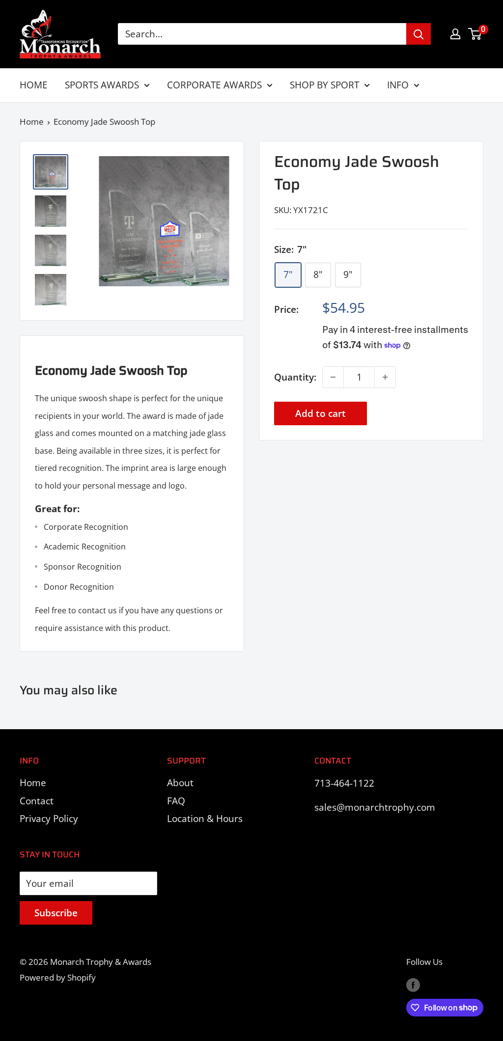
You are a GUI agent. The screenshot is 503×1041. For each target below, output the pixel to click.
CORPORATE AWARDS (214, 85)
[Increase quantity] (385, 377)
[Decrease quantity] (333, 377)
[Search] (418, 34)
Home (32, 121)
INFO (398, 85)
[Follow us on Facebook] (413, 984)
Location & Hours (205, 818)
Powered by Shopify (58, 977)
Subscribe (56, 912)
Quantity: (295, 377)
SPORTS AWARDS (102, 85)
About (180, 782)
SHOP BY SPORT (324, 85)
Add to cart (320, 413)
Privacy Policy (49, 818)
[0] (475, 34)
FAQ (176, 800)
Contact (37, 800)
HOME (34, 85)
